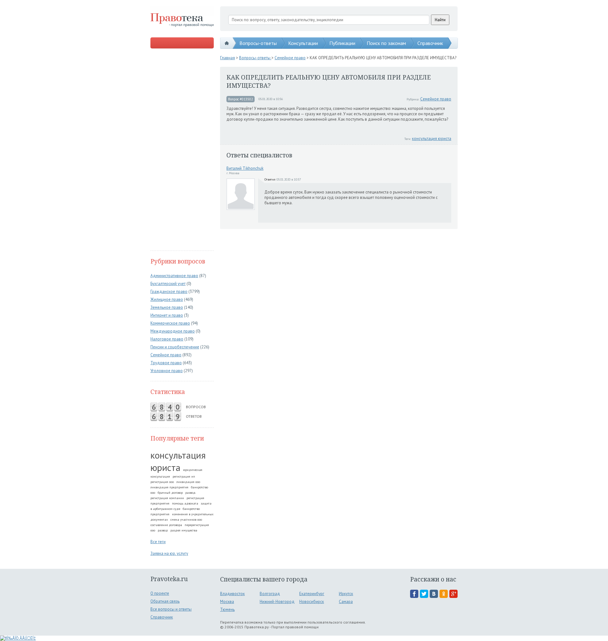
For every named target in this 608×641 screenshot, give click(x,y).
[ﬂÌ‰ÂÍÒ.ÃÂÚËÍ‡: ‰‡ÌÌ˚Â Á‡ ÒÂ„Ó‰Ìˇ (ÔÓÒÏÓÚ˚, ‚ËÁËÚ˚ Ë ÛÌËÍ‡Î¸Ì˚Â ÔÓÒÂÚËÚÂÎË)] (18, 638)
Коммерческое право (170, 323)
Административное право (174, 275)
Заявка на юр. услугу (169, 553)
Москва (227, 601)
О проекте (159, 593)
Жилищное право (166, 299)
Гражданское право (168, 291)
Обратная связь (165, 601)
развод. (190, 493)
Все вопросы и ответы (171, 609)
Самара (346, 601)
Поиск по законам (386, 43)
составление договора (166, 525)
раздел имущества (183, 530)
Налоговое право (166, 339)
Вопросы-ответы (258, 43)
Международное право (172, 331)
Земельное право (166, 307)
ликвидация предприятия (169, 487)
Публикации (342, 43)
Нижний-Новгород (277, 601)
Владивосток (232, 593)
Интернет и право (166, 315)
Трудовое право (166, 362)
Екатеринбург (311, 593)
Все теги (158, 541)
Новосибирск (311, 601)
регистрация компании (167, 498)
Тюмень (227, 609)
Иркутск (346, 593)
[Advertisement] (182, 150)
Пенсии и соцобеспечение (174, 347)
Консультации (303, 43)
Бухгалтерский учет (168, 283)
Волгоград (270, 593)
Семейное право (165, 355)
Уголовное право (166, 370)
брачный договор (170, 493)
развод (163, 530)
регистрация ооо (162, 482)
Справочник (430, 43)
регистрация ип (184, 476)
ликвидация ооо (188, 482)
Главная (227, 57)
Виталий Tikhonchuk (244, 168)
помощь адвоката (185, 503)
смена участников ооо (186, 519)
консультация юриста (178, 461)
